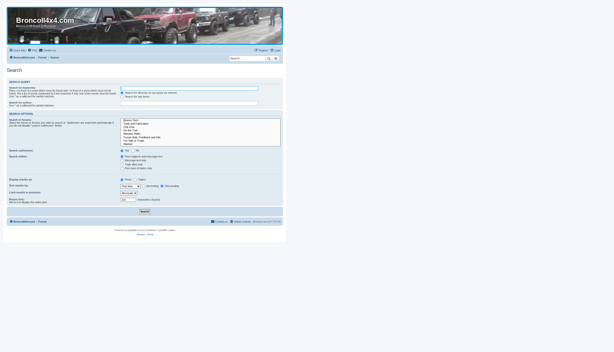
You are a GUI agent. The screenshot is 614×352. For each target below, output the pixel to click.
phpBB (132, 230)
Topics (141, 179)
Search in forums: (20, 119)
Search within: (18, 156)
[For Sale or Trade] (200, 141)
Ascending (152, 186)
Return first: (16, 199)
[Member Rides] (200, 134)
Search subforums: (21, 150)
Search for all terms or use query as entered (150, 92)
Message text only (135, 160)
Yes (126, 150)
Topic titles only (133, 164)
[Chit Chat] (200, 127)
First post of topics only (138, 168)
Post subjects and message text (143, 156)
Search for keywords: (22, 87)
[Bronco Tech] (200, 120)
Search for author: (20, 102)
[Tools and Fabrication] (200, 124)
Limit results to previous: (25, 192)
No (137, 150)
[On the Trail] (200, 130)
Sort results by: (19, 185)
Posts (128, 179)
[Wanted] (200, 144)
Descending (171, 186)
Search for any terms (137, 96)
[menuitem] (32, 50)
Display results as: (20, 179)
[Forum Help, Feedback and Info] (200, 137)
